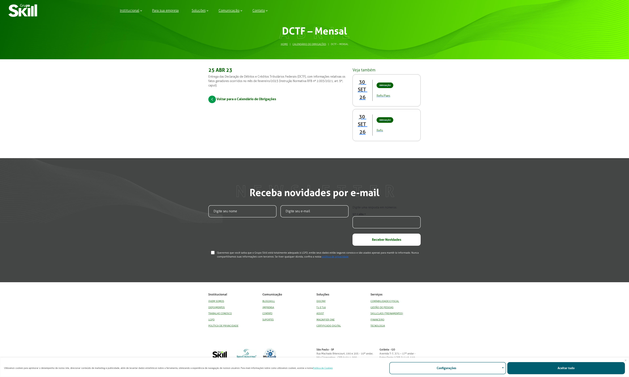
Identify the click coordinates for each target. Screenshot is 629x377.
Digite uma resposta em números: (375, 207)
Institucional (129, 10)
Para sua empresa (165, 10)
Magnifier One (325, 319)
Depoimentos (216, 307)
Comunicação (229, 10)
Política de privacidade (223, 325)
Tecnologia (378, 325)
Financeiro (377, 319)
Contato (258, 10)
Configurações (446, 368)
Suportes (268, 319)
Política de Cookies (323, 368)
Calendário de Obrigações (309, 44)
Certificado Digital (328, 325)
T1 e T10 (321, 307)
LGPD (211, 319)
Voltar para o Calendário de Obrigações (246, 99)
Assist (320, 313)
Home (284, 44)
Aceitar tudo (566, 368)
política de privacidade (335, 256)
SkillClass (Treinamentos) (387, 313)
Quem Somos (216, 301)
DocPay (321, 301)
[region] (314, 367)
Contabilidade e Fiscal (385, 301)
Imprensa (268, 307)
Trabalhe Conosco (220, 313)
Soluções (199, 10)
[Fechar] (626, 360)
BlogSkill (268, 301)
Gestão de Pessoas (382, 307)
